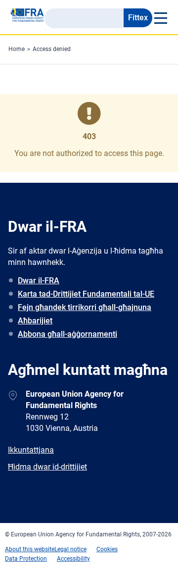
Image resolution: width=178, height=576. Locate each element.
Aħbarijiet (35, 320)
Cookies (107, 549)
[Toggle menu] (160, 17)
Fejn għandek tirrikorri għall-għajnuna (84, 307)
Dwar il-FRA (38, 280)
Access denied (52, 49)
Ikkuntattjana (31, 450)
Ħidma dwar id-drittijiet (47, 466)
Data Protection (26, 558)
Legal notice (70, 549)
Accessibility (73, 558)
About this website (29, 549)
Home (16, 49)
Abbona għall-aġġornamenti (67, 334)
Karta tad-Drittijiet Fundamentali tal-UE (86, 294)
